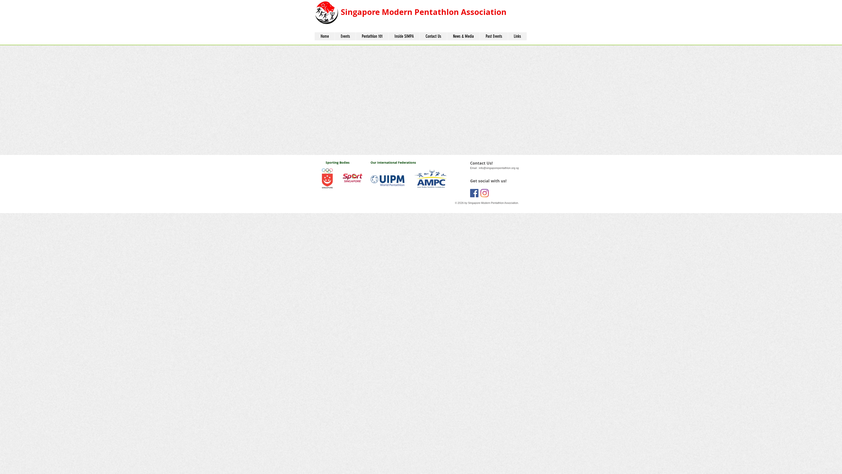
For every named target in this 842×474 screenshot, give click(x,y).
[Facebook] (474, 193)
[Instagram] (484, 193)
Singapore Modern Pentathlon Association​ (424, 12)
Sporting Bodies (338, 162)
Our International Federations (393, 162)
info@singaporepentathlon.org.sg (499, 168)
